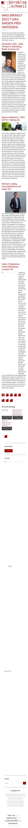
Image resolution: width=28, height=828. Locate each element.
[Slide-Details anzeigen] (15, 512)
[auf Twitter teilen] (7, 395)
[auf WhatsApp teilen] (11, 395)
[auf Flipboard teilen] (15, 395)
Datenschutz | (13, 818)
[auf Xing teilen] (3, 401)
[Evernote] (19, 395)
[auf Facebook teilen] (3, 395)
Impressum (13, 823)
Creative (11, 798)
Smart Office (19, 805)
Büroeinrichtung (19, 795)
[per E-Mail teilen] (11, 401)
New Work (11, 805)
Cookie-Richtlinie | (13, 820)
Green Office (11, 802)
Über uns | (13, 815)
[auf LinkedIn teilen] (7, 401)
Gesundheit (18, 798)
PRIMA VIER (17, 826)
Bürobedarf (9, 795)
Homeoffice (20, 802)
